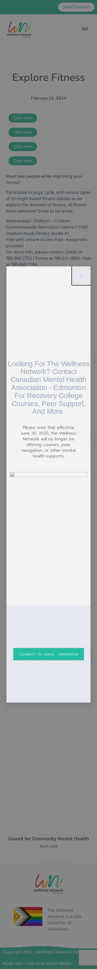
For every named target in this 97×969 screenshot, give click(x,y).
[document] (48, 484)
